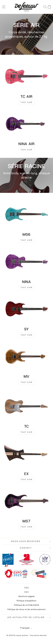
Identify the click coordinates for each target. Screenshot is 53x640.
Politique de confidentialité (26, 605)
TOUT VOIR (26, 102)
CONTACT (26, 548)
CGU (26, 587)
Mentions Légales (26, 596)
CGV (26, 592)
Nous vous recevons (25, 541)
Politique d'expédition (26, 600)
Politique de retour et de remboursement (26, 609)
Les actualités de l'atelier (26, 617)
